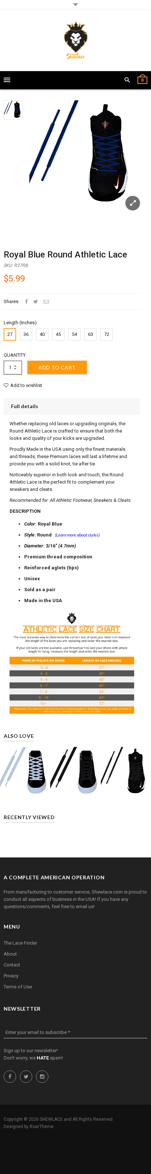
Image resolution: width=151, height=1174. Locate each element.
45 (58, 334)
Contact (12, 965)
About (10, 954)
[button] (127, 80)
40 (42, 334)
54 (74, 334)
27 (9, 334)
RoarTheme (42, 1126)
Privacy (11, 976)
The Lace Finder (20, 943)
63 (90, 334)
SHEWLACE (51, 1119)
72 (106, 334)
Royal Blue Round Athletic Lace (65, 254)
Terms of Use (18, 986)
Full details (24, 406)
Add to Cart (57, 367)
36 (26, 334)
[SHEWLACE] (75, 40)
